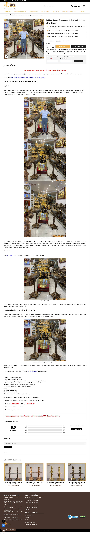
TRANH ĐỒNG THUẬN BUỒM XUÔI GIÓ (34, 497)
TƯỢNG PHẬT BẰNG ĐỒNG (31, 500)
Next (84, 477)
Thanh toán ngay (79, 46)
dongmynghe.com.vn (14, 520)
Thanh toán (27, 517)
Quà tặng (56, 11)
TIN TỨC (27, 509)
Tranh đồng (45, 11)
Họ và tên (49, 58)
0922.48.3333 (15, 517)
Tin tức (82, 11)
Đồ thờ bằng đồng (20, 11)
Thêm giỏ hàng (62, 46)
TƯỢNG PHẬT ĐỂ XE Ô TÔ (31, 502)
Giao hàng (27, 519)
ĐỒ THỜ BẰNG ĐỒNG (14, 15)
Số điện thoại (63, 58)
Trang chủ (7, 11)
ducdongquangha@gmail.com (15, 519)
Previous (5, 477)
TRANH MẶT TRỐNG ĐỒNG (31, 507)
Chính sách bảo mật (29, 515)
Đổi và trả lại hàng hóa (30, 522)
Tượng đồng (34, 11)
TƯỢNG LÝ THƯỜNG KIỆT (31, 504)
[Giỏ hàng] (84, 5)
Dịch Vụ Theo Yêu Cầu (69, 11)
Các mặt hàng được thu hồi (31, 524)
